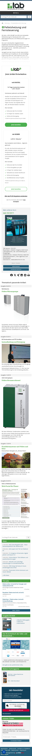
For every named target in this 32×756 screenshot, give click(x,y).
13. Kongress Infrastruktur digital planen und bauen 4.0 (15, 554)
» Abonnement (20, 623)
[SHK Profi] (5, 675)
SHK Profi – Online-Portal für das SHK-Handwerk (15, 675)
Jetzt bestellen (16, 125)
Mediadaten (4, 748)
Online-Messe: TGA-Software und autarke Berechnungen (15, 558)
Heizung (7, 23)
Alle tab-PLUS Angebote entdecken (16, 196)
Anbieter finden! (16, 740)
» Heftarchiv (19, 621)
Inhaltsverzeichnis (16, 269)
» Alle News (6, 575)
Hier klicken (18, 706)
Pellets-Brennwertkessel (11, 380)
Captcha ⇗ (22, 707)
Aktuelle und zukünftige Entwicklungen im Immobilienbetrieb (13, 562)
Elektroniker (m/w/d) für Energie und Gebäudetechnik (14, 585)
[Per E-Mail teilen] (25, 275)
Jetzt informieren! (7, 713)
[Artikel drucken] (28, 275)
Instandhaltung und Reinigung (13, 342)
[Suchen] (29, 17)
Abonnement (16, 266)
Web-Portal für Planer (10, 486)
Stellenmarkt (12, 748)
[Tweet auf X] (15, 276)
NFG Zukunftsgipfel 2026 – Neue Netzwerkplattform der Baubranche (15, 545)
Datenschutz (15, 750)
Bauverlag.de (4, 754)
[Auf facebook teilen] (11, 276)
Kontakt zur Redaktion (23, 748)
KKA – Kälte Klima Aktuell (14, 681)
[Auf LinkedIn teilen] (21, 276)
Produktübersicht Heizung (18, 23)
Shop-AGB (7, 750)
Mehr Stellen (16, 610)
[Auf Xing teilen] (18, 276)
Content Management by (8, 753)
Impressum (23, 750)
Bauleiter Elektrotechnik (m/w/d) (13, 592)
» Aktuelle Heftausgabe (22, 620)
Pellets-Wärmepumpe (10, 291)
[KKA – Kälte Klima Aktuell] (5, 681)
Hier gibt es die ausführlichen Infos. (13, 665)
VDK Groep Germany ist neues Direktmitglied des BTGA (14, 566)
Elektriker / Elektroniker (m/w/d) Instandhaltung (13, 600)
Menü (17, 13)
